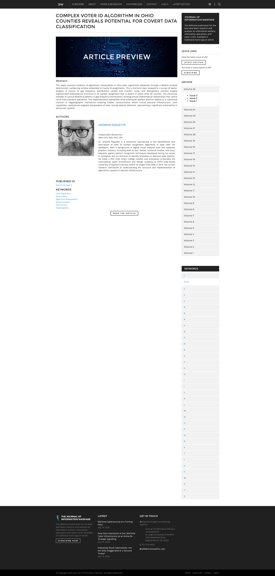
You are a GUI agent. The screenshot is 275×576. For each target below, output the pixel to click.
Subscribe (78, 4)
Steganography (62, 208)
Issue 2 (193, 98)
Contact (152, 4)
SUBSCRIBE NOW (68, 541)
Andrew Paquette (112, 125)
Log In (164, 4)
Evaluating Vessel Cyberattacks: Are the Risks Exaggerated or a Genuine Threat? (115, 550)
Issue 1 (193, 101)
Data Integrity (62, 196)
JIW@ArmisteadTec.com (153, 549)
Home (187, 572)
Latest (216, 572)
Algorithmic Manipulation (66, 199)
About (92, 4)
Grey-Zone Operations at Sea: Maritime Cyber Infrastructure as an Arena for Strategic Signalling (116, 536)
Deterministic (61, 205)
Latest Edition (181, 4)
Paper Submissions (111, 4)
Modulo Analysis (63, 202)
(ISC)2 (186, 281)
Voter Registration (63, 193)
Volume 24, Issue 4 (64, 185)
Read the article (124, 213)
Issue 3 (193, 95)
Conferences (134, 4)
